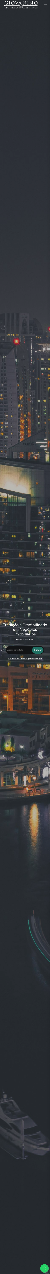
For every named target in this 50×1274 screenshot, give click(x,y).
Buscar (38, 650)
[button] (45, 5)
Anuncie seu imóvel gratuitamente (25, 658)
